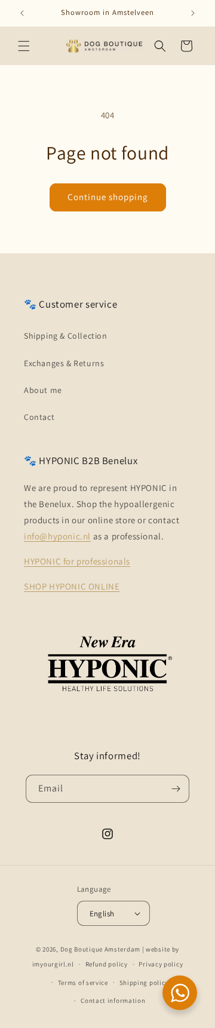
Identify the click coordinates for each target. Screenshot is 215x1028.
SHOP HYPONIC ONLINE (71, 586)
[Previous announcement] (22, 13)
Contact (39, 417)
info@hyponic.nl (57, 536)
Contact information (113, 1000)
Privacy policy (161, 964)
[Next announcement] (193, 13)
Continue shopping (107, 196)
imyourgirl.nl (53, 964)
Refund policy (106, 964)
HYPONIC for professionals (77, 561)
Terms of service (83, 982)
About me (43, 390)
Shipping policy (144, 982)
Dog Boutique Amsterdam (100, 949)
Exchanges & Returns (64, 363)
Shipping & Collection (66, 335)
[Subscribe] (175, 789)
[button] (24, 46)
